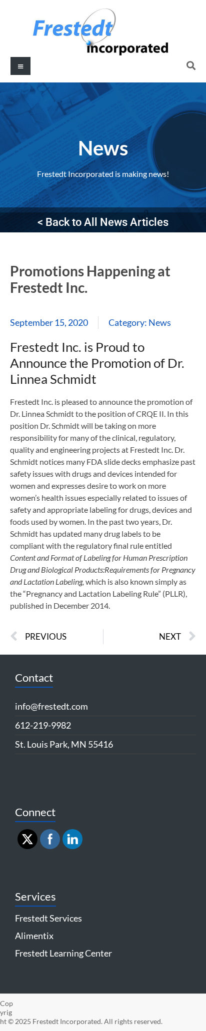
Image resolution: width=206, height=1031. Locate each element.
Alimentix (34, 935)
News (103, 148)
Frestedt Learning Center (63, 953)
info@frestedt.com (51, 706)
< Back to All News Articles (103, 222)
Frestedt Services (48, 918)
